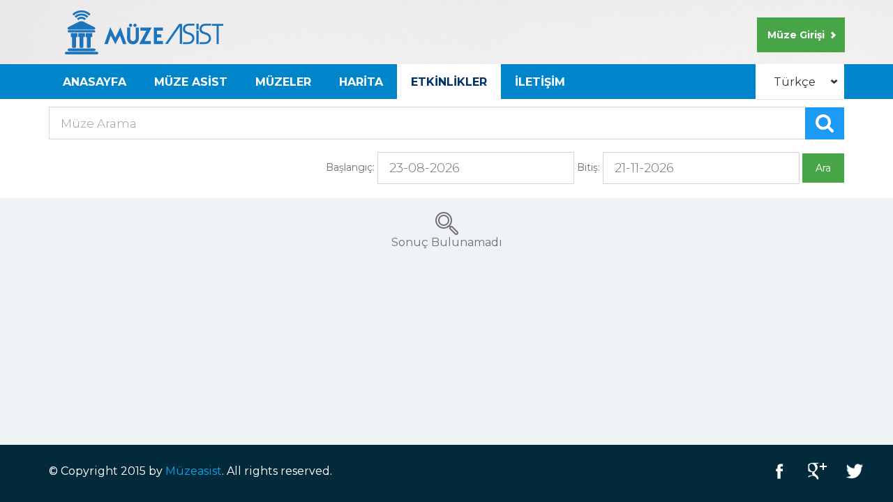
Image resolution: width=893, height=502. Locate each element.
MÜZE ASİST (190, 82)
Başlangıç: (350, 167)
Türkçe (795, 82)
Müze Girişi (796, 35)
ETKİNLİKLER (449, 82)
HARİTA (361, 82)
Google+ (816, 471)
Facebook (779, 471)
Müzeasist (193, 471)
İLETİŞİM (540, 82)
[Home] (143, 31)
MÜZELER (283, 82)
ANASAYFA (94, 82)
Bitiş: (588, 167)
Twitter (854, 471)
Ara (823, 168)
